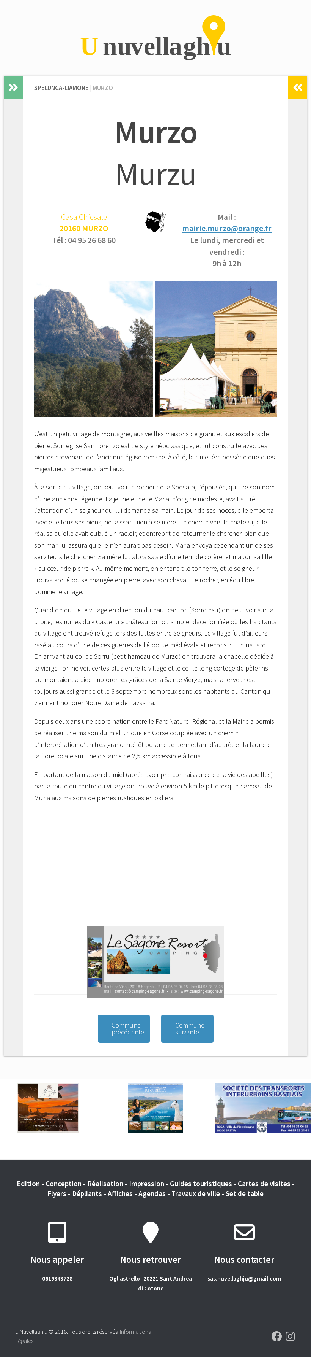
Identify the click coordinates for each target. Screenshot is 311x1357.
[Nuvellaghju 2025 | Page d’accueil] (155, 38)
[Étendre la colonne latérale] (13, 87)
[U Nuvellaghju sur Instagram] (290, 1336)
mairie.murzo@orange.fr (227, 228)
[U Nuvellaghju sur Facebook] (277, 1336)
